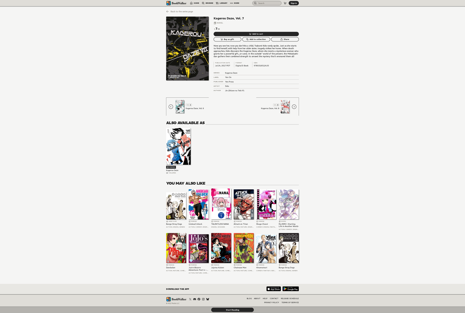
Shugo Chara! (262, 224)
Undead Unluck (195, 224)
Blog (249, 298)
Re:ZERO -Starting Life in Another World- (289, 225)
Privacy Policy (271, 302)
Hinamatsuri (261, 267)
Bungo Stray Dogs (174, 224)
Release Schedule (290, 298)
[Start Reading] (187, 48)
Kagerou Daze (231, 73)
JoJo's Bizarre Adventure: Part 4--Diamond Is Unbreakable (197, 268)
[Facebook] (199, 299)
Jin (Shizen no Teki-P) (234, 90)
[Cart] (285, 3)
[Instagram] (203, 299)
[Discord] (194, 299)
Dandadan (170, 267)
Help (265, 298)
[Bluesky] (207, 299)
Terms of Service (290, 302)
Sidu (227, 86)
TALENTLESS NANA (220, 224)
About (257, 298)
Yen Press (229, 82)
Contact (274, 298)
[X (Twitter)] (190, 299)
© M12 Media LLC (172, 303)
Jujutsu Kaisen (217, 267)
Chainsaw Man (240, 267)
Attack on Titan (241, 224)
